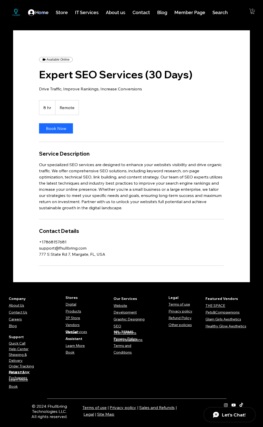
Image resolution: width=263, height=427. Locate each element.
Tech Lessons (125, 332)
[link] (56, 128)
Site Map (105, 414)
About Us (16, 305)
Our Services (76, 331)
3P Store (72, 318)
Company (17, 298)
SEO (117, 326)
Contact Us (18, 312)
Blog (13, 326)
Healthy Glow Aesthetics (225, 326)
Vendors (72, 324)
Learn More (75, 345)
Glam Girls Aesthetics (223, 319)
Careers (15, 319)
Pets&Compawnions (222, 312)
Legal (88, 414)
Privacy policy (180, 311)
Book (69, 352)
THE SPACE (215, 305)
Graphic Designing (129, 319)
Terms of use (179, 304)
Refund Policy (180, 318)
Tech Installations (128, 339)
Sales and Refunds (157, 407)
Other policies (180, 324)
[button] (252, 11)
